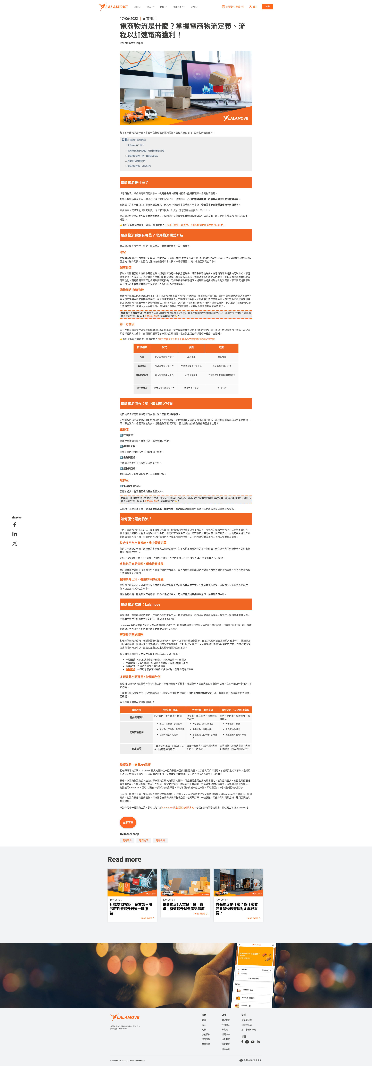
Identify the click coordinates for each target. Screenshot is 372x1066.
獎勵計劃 (177, 7)
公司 (193, 7)
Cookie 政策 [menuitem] (247, 1025)
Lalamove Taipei (133, 42)
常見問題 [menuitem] (206, 1044)
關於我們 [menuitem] (226, 1020)
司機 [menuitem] (204, 1029)
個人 (149, 7)
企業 (136, 7)
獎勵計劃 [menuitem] (206, 1039)
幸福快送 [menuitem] (226, 1025)
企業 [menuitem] (204, 1020)
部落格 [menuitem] (225, 1029)
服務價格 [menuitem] (206, 1034)
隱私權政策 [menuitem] (247, 1020)
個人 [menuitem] (204, 1025)
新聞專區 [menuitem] (226, 1034)
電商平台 (127, 840)
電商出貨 (160, 840)
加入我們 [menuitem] (226, 1039)
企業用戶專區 (151, 316)
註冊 (267, 6)
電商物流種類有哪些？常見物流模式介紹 (146, 150)
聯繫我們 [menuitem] (226, 1044)
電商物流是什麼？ (136, 145)
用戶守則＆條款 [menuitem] (249, 1029)
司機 (162, 7)
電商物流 (143, 840)
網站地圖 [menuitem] (226, 1049)
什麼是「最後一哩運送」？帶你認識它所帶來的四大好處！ (195, 225)
